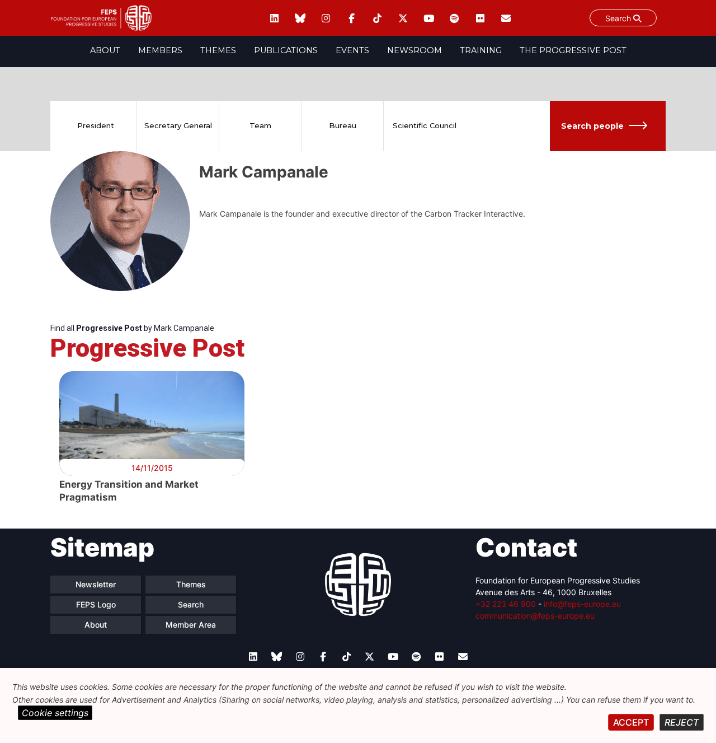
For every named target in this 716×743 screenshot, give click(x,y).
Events (352, 50)
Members (160, 50)
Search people (592, 126)
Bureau (342, 125)
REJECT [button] (682, 722)
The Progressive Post (573, 50)
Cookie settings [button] (55, 712)
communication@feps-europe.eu (535, 615)
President (95, 125)
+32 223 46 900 (505, 604)
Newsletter (96, 584)
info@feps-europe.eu (582, 604)
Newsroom (414, 50)
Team (260, 125)
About (105, 50)
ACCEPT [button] (631, 722)
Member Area (191, 624)
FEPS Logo (96, 604)
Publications (286, 50)
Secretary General (178, 125)
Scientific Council (424, 125)
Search (619, 18)
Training (481, 50)
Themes (218, 50)
